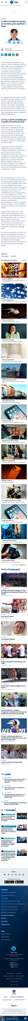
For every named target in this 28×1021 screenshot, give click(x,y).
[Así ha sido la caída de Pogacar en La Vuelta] (14, 675)
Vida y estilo (7, 777)
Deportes (3, 614)
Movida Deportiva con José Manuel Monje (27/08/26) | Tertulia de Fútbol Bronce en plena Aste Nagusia (7, 843)
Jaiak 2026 (19, 5)
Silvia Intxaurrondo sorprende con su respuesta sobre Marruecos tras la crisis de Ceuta (14, 796)
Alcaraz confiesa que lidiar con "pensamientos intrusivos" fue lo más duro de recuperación (13, 738)
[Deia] (6, 997)
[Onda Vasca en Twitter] (4, 874)
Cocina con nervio (5, 939)
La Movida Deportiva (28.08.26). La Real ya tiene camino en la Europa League (8, 831)
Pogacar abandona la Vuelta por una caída (13, 662)
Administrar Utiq (14, 981)
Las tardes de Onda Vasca (8, 895)
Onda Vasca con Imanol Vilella (9, 909)
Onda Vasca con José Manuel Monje (10, 901)
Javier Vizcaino (5, 937)
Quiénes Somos (10, 973)
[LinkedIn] (5, 54)
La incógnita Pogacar (8, 639)
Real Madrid (4, 129)
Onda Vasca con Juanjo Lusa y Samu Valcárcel (13, 904)
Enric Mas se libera (7, 617)
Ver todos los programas (7, 915)
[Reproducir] (19, 817)
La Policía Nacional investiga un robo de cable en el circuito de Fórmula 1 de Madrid (14, 592)
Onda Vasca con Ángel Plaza (8, 912)
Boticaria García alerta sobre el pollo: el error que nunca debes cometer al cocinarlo (15, 780)
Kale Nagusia (4, 898)
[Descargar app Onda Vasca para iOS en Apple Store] (19, 882)
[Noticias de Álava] (7, 1000)
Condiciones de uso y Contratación (14, 978)
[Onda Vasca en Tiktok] (23, 874)
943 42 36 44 (15, 960)
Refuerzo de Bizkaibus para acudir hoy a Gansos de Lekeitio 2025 (15, 803)
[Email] (17, 54)
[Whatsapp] (13, 54)
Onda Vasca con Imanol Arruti (9, 907)
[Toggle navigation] (2, 2)
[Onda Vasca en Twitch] (19, 874)
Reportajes (4, 921)
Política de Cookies (20, 976)
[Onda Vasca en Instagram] (16, 874)
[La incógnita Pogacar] (14, 628)
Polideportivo (5, 588)
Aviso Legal (18, 973)
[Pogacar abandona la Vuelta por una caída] (14, 651)
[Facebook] (9, 54)
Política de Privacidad (8, 976)
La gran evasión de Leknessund (11, 762)
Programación (5, 924)
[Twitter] (2, 54)
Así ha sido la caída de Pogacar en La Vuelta (13, 687)
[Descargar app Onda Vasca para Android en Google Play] (9, 882)
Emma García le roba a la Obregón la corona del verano (14, 788)
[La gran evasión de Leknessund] (14, 751)
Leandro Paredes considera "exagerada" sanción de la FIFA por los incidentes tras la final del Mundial (14, 712)
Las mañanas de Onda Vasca (8, 892)
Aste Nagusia (5, 5)
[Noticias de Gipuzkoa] (17, 997)
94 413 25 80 (15, 956)
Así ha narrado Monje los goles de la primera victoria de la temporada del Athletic (8, 819)
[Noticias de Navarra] (20, 1000)
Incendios (12, 5)
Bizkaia (6, 801)
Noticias (3, 918)
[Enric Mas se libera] (14, 606)
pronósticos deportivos (7, 70)
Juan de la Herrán (5, 934)
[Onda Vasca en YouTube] (12, 874)
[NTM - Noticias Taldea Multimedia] (14, 992)
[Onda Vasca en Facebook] (8, 874)
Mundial (3, 708)
